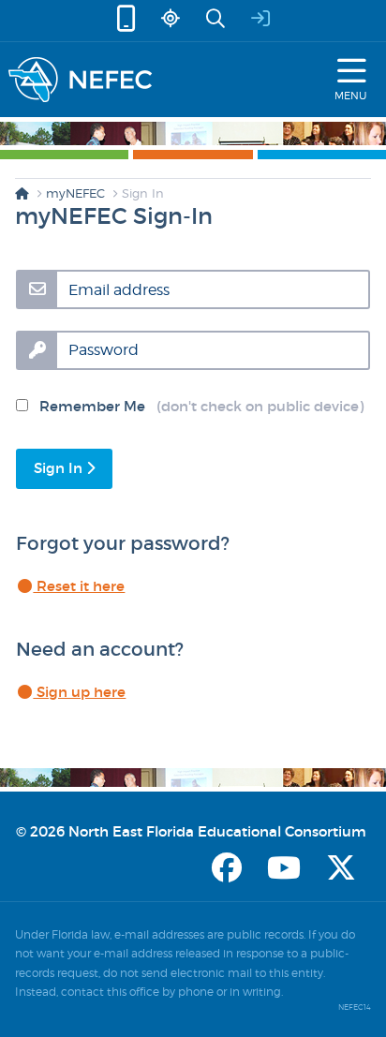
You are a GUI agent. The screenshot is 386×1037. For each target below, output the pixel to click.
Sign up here (79, 692)
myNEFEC (75, 192)
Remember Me (196, 406)
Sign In (60, 468)
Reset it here (79, 586)
